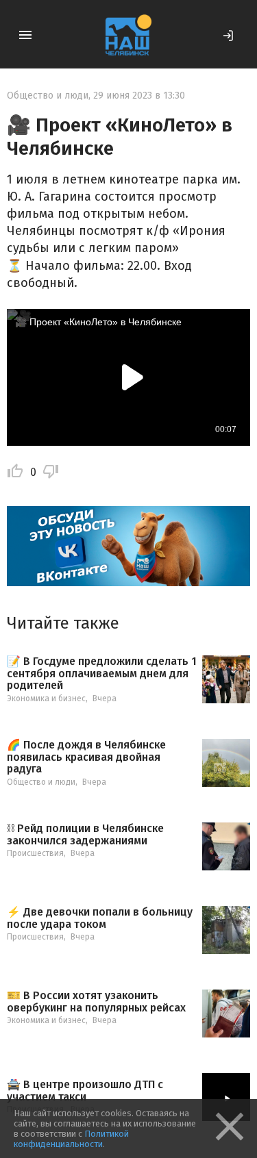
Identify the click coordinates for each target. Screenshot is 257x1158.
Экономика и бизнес (46, 698)
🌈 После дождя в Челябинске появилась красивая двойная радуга (86, 757)
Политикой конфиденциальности (71, 1139)
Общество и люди (47, 95)
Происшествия (35, 853)
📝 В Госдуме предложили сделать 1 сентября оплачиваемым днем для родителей (102, 673)
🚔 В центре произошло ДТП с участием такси (85, 1091)
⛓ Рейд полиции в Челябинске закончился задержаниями (85, 834)
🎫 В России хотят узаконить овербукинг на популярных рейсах (96, 1002)
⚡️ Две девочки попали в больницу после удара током (100, 918)
